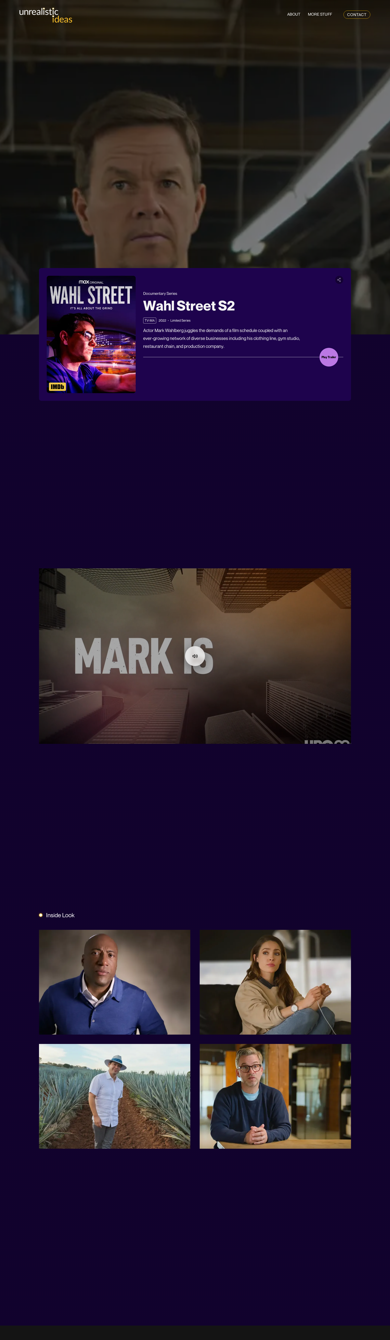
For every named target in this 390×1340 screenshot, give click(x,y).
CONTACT (357, 14)
